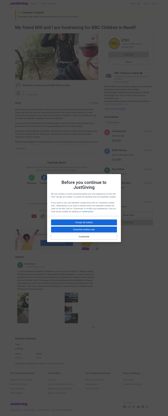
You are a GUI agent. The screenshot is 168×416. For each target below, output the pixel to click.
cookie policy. (88, 211)
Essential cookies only (84, 229)
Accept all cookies (84, 222)
